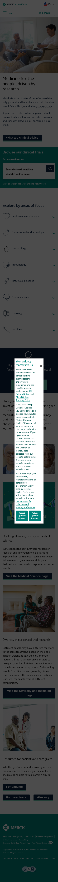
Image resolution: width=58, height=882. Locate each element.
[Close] (41, 366)
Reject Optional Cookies (35, 515)
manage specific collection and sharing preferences (25, 504)
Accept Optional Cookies (22, 515)
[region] (29, 441)
